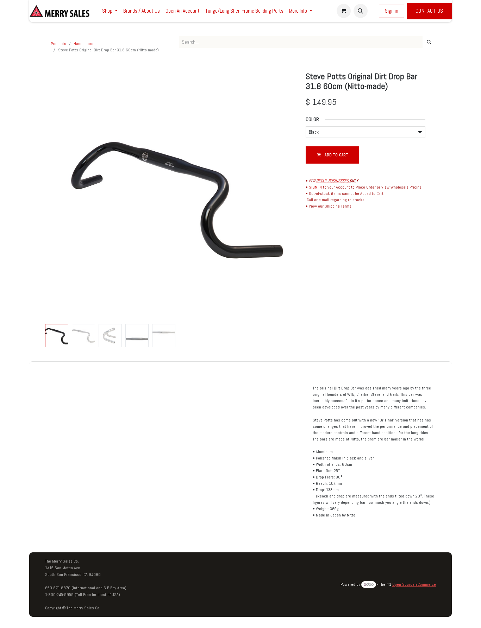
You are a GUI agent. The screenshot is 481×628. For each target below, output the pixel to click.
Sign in (391, 10)
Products (58, 43)
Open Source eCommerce (414, 584)
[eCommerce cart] (344, 11)
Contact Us (430, 10)
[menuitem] (109, 11)
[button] (361, 11)
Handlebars (83, 43)
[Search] (429, 42)
